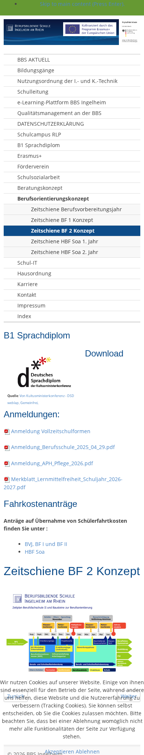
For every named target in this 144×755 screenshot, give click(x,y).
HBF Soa (35, 551)
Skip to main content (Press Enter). (82, 3)
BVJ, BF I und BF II (46, 543)
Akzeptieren (59, 751)
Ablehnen (88, 751)
